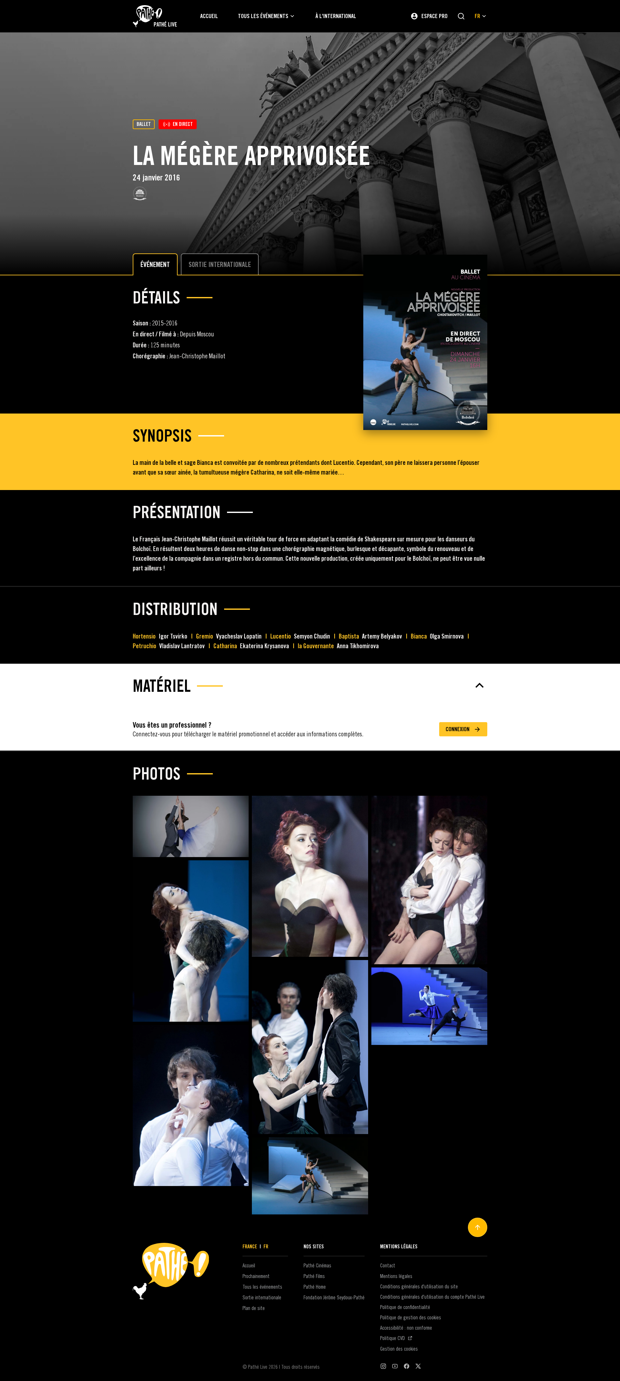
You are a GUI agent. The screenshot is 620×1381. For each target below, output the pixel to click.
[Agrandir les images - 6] (429, 1006)
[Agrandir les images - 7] (191, 1105)
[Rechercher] (461, 16)
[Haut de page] (477, 1227)
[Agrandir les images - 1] (191, 826)
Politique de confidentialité (405, 1307)
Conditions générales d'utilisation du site (419, 1286)
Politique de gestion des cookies (410, 1317)
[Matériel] (310, 685)
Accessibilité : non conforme (406, 1328)
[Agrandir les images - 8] (310, 1175)
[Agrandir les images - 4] (191, 941)
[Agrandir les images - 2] (310, 876)
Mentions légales (396, 1276)
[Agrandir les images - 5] (310, 1047)
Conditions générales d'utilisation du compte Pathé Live (432, 1297)
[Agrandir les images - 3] (429, 880)
